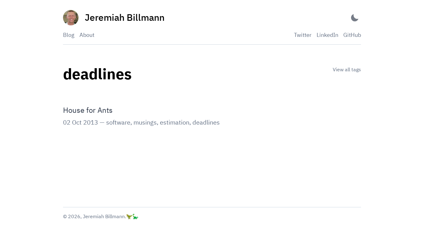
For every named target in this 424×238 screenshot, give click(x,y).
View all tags (347, 69)
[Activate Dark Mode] (355, 18)
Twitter (303, 34)
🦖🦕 (132, 216)
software (118, 122)
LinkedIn (327, 34)
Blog (68, 34)
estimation (174, 122)
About (86, 34)
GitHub (352, 34)
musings (145, 122)
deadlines (206, 122)
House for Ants (88, 110)
